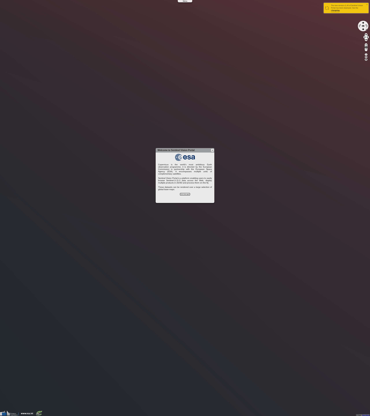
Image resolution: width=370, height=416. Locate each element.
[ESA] (27, 415)
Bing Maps (366, 415)
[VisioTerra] (39, 415)
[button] (212, 150)
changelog (335, 10)
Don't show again (185, 194)
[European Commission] (10, 415)
